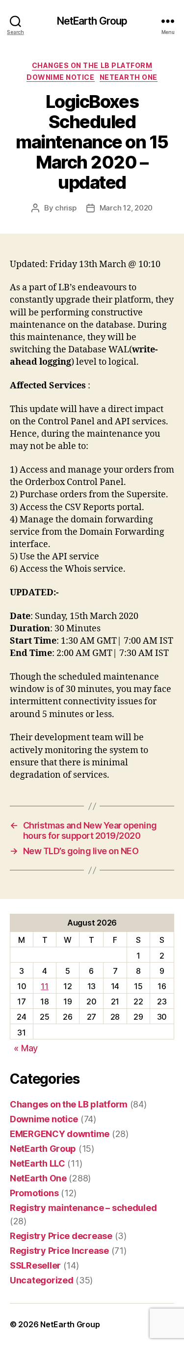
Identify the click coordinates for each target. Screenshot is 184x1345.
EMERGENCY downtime (59, 1134)
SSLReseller (35, 1265)
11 (44, 986)
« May (26, 1048)
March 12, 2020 (126, 207)
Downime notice (60, 77)
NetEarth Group (92, 21)
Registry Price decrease (61, 1236)
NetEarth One (129, 77)
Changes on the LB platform (92, 65)
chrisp (65, 207)
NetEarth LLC (37, 1163)
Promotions (34, 1193)
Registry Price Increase (59, 1250)
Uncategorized (42, 1280)
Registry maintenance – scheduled (83, 1208)
